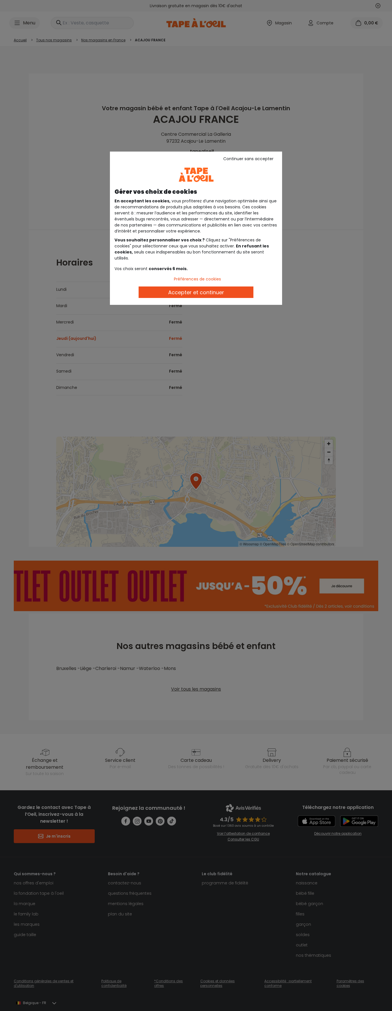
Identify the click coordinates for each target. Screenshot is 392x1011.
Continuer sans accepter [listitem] (248, 159)
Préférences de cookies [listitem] (197, 279)
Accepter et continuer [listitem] (196, 292)
